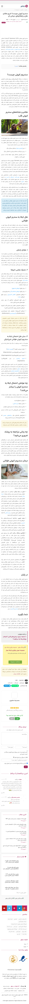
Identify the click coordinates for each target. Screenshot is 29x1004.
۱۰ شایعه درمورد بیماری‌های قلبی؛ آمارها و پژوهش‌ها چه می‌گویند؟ (14, 638)
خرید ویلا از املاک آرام (22, 929)
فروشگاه (22, 986)
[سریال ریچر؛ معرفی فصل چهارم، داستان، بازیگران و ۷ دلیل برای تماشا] (23, 889)
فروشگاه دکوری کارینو (22, 926)
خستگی (12, 177)
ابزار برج (18, 934)
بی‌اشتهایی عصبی (7, 415)
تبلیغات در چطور (14, 986)
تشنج (23, 181)
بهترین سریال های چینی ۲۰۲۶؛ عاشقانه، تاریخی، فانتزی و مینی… (11, 874)
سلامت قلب (25, 280)
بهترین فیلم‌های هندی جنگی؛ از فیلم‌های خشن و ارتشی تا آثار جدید (15, 825)
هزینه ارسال (10, 919)
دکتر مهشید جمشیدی (22, 919)
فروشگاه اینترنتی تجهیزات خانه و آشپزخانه (18, 924)
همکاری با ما (23, 988)
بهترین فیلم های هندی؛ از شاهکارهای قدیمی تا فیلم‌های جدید (16, 832)
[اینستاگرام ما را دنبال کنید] (24, 908)
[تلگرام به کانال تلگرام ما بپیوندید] (19, 908)
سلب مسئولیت (21, 991)
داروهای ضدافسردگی (15, 291)
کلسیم (12, 609)
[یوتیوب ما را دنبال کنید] (4, 908)
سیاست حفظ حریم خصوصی (10, 991)
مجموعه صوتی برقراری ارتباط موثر (15, 650)
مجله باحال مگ (11, 931)
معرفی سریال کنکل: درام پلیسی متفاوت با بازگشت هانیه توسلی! (12, 881)
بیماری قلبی (22, 683)
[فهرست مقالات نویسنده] (14, 695)
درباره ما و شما (6, 986)
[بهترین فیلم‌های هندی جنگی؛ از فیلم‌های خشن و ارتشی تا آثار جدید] (23, 862)
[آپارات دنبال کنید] (14, 908)
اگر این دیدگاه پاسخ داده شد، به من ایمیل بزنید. (15, 763)
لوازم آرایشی (18, 931)
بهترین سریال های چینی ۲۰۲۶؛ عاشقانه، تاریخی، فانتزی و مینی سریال (16, 839)
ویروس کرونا (10, 349)
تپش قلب (17, 177)
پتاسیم (16, 609)
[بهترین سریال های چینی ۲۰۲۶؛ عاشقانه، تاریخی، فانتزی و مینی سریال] (23, 875)
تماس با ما (17, 988)
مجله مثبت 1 (24, 934)
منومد (25, 947)
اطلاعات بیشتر (17, 674)
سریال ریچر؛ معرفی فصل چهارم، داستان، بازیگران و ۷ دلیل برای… (12, 888)
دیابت (19, 297)
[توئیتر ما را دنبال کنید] (9, 908)
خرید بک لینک (9, 926)
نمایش (16, 66)
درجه (25, 944)
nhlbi (16, 680)
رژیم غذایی (7, 513)
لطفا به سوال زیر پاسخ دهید (21, 757)
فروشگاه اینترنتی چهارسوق (12, 929)
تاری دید (7, 177)
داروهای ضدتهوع (16, 288)
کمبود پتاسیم (20, 358)
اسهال (18, 369)
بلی (17, 718)
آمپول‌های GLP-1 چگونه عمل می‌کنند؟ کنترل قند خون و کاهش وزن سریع (14, 846)
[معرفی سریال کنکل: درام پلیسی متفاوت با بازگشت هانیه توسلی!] (23, 882)
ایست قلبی (15, 404)
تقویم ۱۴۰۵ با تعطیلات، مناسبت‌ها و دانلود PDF (16, 819)
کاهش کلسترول (12, 295)
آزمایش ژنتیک (19, 148)
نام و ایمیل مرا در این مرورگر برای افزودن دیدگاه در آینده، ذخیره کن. (15, 753)
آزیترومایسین (13, 313)
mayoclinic (21, 680)
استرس (23, 523)
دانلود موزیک (24, 931)
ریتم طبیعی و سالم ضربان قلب (13, 49)
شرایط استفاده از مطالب (8, 988)
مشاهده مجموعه (15, 662)
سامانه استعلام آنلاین (22, 921)
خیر (12, 718)
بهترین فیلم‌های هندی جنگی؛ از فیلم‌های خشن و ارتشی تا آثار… (12, 861)
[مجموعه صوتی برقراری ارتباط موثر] (15, 647)
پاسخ (2, 793)
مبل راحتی (15, 926)
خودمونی (15, 919)
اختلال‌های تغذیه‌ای (15, 371)
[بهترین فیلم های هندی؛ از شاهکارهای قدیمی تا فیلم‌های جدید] (23, 869)
